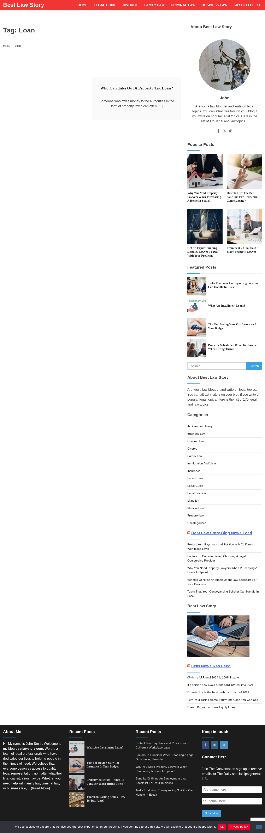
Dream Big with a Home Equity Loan (211, 707)
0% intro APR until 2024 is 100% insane (213, 677)
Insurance (193, 470)
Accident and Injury (199, 426)
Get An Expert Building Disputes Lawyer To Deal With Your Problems (202, 251)
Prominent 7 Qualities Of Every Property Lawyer (243, 249)
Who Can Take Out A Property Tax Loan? (136, 88)
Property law (195, 515)
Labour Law (195, 478)
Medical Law (195, 508)
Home (83, 5)
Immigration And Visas (202, 463)
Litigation (193, 500)
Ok (222, 826)
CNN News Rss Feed (211, 666)
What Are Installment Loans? (226, 305)
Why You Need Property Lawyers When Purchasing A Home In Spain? (204, 196)
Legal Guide (105, 5)
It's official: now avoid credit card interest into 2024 (220, 685)
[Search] (259, 5)
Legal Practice (196, 493)
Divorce (130, 5)
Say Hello (243, 5)
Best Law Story (23, 5)
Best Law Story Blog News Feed (221, 533)
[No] (259, 827)
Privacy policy (239, 826)
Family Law (154, 5)
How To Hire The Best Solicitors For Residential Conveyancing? (242, 196)
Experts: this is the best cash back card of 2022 (218, 692)
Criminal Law (183, 5)
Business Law (214, 5)
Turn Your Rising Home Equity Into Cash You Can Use (222, 699)
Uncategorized (196, 523)
